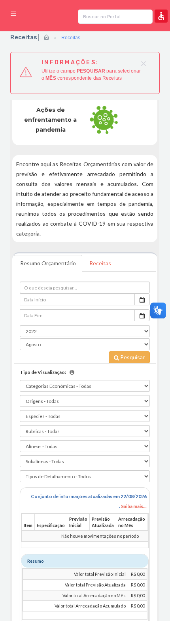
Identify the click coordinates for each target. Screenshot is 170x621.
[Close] (145, 63)
